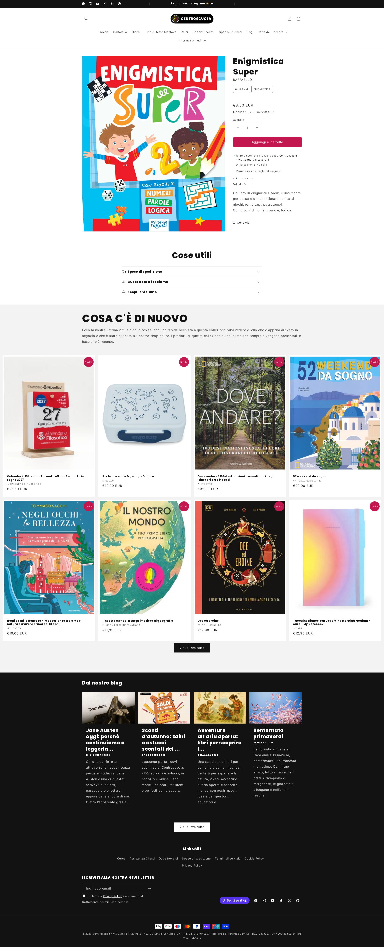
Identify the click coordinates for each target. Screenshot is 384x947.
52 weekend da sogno (309, 476)
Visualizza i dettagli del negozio (258, 171)
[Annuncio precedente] (149, 4)
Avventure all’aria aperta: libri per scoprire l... (219, 739)
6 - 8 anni (241, 89)
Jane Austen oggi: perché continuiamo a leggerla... (105, 739)
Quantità (238, 119)
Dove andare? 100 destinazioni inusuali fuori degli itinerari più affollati (236, 478)
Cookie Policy (254, 858)
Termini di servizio (227, 858)
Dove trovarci (168, 858)
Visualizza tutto (192, 648)
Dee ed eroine (208, 621)
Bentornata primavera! (268, 733)
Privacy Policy (192, 865)
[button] (86, 18)
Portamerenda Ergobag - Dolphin (128, 476)
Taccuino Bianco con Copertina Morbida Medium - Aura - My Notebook (331, 622)
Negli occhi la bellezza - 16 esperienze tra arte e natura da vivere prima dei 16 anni (44, 622)
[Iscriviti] (149, 888)
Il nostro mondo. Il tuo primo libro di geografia (137, 621)
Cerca (121, 858)
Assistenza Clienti (142, 858)
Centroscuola (100, 933)
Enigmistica (262, 89)
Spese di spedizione (196, 858)
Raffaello (242, 80)
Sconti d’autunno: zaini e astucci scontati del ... (163, 739)
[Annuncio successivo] (234, 4)
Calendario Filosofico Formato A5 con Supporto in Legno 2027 (45, 478)
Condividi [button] (243, 222)
